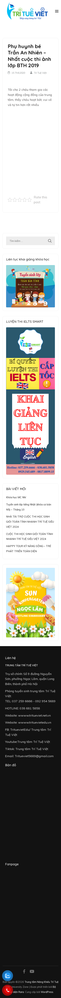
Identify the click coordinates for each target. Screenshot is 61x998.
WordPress (47, 992)
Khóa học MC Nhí (16, 497)
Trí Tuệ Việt (40, 72)
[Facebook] (24, 972)
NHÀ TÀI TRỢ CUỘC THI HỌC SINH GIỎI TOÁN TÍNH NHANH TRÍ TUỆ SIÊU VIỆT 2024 (30, 521)
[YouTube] (32, 972)
